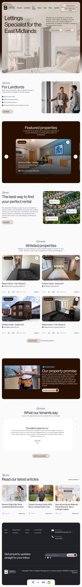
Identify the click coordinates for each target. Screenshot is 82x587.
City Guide (34, 8)
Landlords (27, 8)
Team (45, 8)
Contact (56, 8)
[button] (6, 157)
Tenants (19, 8)
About (39, 8)
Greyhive (75, 573)
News (50, 8)
